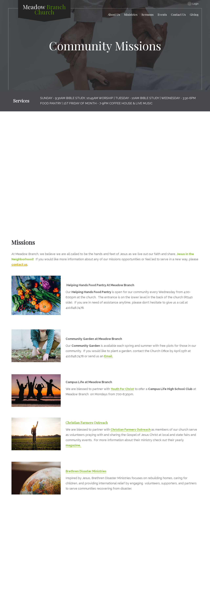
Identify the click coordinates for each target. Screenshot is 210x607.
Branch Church (44, 9)
